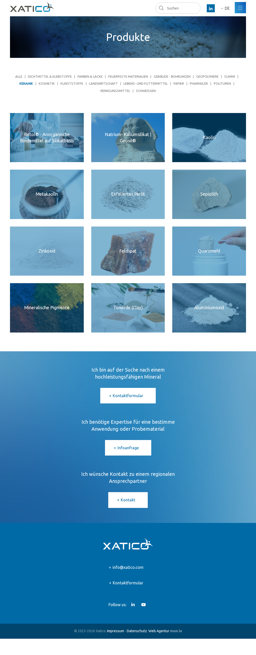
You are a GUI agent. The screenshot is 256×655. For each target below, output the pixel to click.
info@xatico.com (128, 567)
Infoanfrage (128, 448)
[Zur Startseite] (32, 7)
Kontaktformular (128, 395)
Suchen (161, 8)
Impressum (115, 631)
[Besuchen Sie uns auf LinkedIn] (211, 8)
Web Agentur (158, 631)
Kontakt (128, 500)
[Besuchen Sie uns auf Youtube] (144, 605)
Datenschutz (137, 631)
